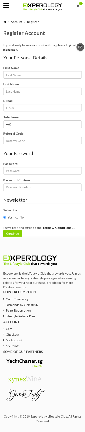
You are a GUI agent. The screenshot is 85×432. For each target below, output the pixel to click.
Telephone (11, 117)
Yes (10, 217)
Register (33, 22)
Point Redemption (18, 310)
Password (10, 164)
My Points (13, 346)
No (22, 217)
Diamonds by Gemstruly (22, 305)
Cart (9, 329)
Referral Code (13, 133)
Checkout (12, 334)
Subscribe (10, 210)
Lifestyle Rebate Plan (20, 316)
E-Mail (8, 100)
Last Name (11, 84)
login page (10, 49)
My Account (14, 340)
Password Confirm (16, 180)
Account (16, 22)
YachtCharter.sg (17, 299)
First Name (11, 68)
